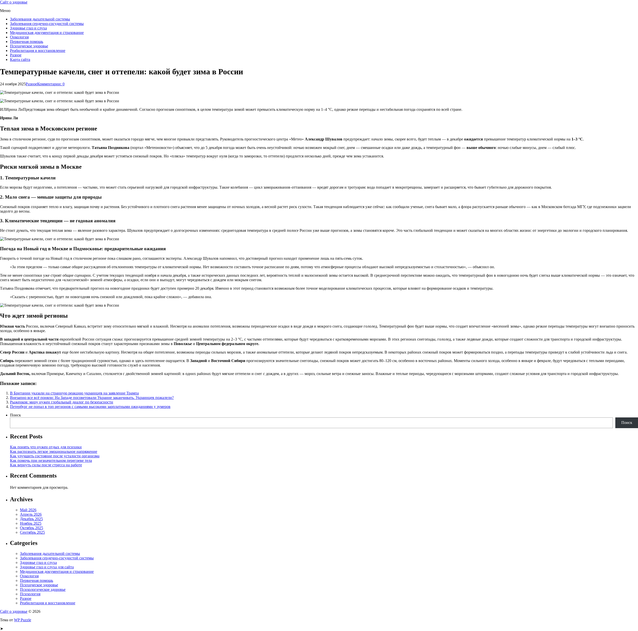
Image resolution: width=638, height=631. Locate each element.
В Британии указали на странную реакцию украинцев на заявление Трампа (74, 393)
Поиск (15, 415)
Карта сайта (20, 59)
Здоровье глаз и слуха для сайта (47, 567)
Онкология (19, 37)
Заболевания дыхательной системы (40, 19)
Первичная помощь (26, 41)
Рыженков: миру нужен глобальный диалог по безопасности (61, 402)
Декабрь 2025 (31, 519)
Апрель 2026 (31, 514)
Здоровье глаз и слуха (28, 28)
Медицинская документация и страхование (47, 32)
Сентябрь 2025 (32, 532)
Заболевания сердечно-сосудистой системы (47, 23)
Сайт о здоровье (13, 2)
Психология (30, 594)
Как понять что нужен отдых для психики (46, 447)
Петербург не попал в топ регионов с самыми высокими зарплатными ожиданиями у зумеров (90, 406)
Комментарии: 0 (51, 84)
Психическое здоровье (29, 46)
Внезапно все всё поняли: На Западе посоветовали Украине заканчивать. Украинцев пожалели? (92, 397)
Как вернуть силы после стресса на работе (46, 465)
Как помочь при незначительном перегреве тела (51, 460)
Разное (15, 55)
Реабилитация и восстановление (37, 50)
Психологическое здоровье (43, 589)
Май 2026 (28, 510)
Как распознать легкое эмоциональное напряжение (53, 451)
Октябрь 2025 (31, 528)
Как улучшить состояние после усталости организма (54, 456)
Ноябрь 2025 (30, 523)
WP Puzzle (22, 620)
